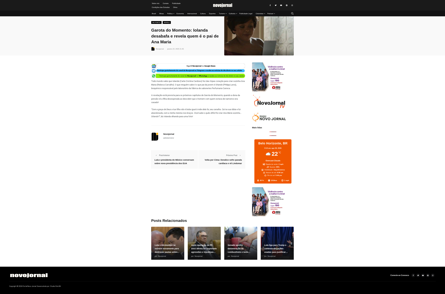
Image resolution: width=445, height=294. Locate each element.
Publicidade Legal (245, 13)
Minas (161, 13)
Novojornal (168, 134)
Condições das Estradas (161, 7)
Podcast (270, 13)
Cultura (203, 13)
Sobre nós (155, 3)
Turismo (222, 13)
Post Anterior (164, 155)
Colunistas (259, 13)
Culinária (232, 13)
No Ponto (156, 22)
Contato (166, 3)
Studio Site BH (55, 286)
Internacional (192, 13)
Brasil (154, 13)
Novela (167, 22)
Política (170, 13)
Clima (175, 7)
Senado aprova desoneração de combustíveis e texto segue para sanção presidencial (238, 252)
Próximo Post (231, 155)
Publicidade (176, 3)
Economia (180, 13)
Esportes (212, 13)
